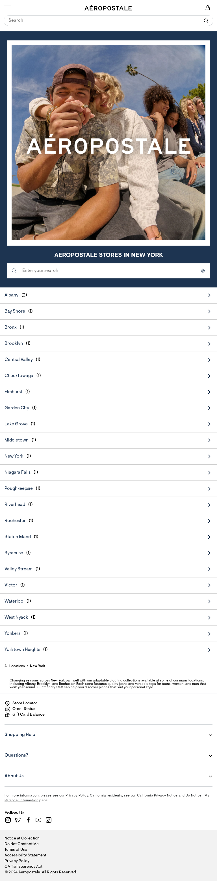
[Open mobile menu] (7, 7)
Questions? (39, 751)
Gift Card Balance (28, 715)
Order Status (23, 709)
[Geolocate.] (203, 270)
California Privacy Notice (157, 795)
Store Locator (24, 703)
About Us (39, 772)
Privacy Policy (77, 795)
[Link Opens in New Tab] (8, 820)
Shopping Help (39, 731)
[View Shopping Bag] (207, 7)
